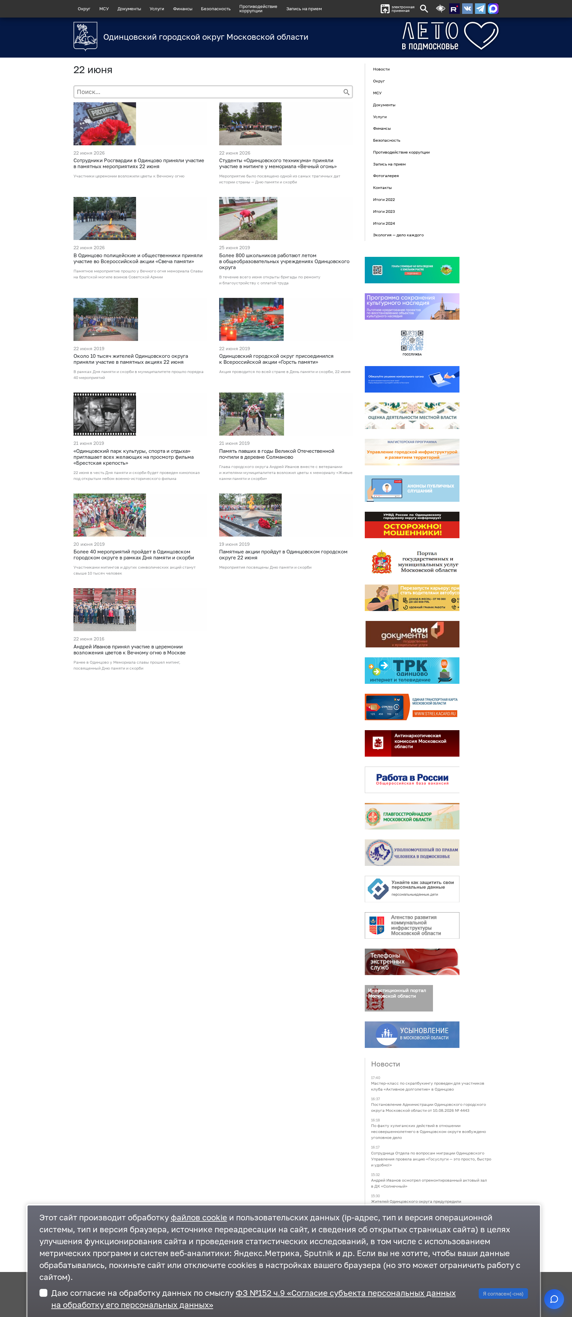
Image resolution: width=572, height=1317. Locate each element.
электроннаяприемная (403, 9)
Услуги (157, 8)
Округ (84, 8)
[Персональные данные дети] (412, 889)
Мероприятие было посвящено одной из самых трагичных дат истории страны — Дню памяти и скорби (279, 178)
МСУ (104, 8)
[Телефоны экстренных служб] (412, 962)
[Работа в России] (412, 780)
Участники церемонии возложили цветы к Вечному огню (128, 175)
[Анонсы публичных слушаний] (412, 488)
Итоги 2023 (384, 211)
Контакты (382, 187)
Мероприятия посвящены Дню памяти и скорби (265, 567)
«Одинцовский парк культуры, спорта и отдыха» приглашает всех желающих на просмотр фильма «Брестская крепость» (133, 457)
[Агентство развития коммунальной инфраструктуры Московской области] (412, 925)
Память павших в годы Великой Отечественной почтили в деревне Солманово (276, 454)
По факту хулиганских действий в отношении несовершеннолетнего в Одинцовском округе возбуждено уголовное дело (428, 1131)
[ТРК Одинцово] (412, 670)
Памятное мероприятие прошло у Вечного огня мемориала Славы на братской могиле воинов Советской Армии (138, 273)
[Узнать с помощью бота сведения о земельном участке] (412, 270)
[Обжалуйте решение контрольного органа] (412, 379)
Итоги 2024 (384, 223)
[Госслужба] (412, 343)
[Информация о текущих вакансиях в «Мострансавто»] (412, 598)
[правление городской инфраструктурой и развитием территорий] (412, 452)
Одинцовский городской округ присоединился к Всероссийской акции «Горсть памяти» (276, 359)
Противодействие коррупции (401, 152)
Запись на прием (304, 8)
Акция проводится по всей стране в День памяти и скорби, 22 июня (285, 371)
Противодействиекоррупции (258, 8)
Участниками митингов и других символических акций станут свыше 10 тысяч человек (134, 570)
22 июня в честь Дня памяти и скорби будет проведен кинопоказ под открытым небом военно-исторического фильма (136, 475)
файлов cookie (199, 1217)
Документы (129, 8)
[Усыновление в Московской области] (412, 1034)
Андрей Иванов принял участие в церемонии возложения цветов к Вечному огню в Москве (129, 649)
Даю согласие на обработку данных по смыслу (253, 1298)
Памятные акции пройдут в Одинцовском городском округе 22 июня (283, 554)
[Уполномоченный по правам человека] (412, 852)
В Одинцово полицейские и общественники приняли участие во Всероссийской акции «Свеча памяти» (138, 258)
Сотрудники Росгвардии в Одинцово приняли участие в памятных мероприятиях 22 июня (138, 163)
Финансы (182, 8)
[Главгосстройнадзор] (412, 816)
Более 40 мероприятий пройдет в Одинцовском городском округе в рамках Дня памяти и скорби (133, 554)
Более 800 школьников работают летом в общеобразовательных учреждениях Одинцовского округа (284, 261)
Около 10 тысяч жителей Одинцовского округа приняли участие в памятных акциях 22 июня (130, 359)
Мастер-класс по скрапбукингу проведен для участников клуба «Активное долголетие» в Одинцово (427, 1086)
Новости (381, 69)
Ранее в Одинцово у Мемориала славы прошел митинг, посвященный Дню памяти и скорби (126, 665)
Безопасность (216, 8)
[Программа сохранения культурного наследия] (412, 306)
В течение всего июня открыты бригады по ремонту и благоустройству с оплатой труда (269, 279)
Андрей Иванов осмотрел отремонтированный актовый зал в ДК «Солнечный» (429, 1183)
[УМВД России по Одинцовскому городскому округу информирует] (412, 525)
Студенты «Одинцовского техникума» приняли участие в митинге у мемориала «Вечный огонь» (278, 163)
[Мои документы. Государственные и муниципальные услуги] (412, 634)
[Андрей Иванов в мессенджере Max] (493, 8)
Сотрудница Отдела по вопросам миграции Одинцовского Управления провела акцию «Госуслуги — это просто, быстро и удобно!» (431, 1159)
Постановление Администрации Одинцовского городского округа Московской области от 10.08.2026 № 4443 (428, 1107)
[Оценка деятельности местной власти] (412, 415)
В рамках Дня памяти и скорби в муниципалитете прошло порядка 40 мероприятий (138, 374)
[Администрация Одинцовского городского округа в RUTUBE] (454, 8)
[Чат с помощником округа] (554, 1299)
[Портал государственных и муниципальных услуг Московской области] (412, 561)
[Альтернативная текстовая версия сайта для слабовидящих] (440, 9)
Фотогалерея (386, 175)
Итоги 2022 (384, 199)
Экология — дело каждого (398, 235)
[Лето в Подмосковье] (413, 36)
